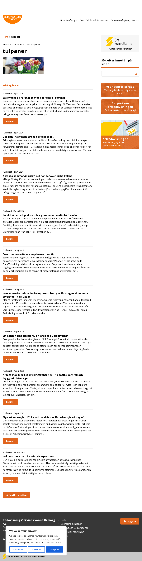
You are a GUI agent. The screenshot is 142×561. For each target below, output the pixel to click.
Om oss (135, 20)
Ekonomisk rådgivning (120, 20)
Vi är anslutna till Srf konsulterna (26, 556)
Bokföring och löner (75, 20)
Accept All (54, 549)
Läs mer (10, 121)
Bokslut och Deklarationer (97, 20)
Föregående (12, 85)
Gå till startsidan (17, 495)
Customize (18, 549)
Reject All (36, 549)
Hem (62, 20)
